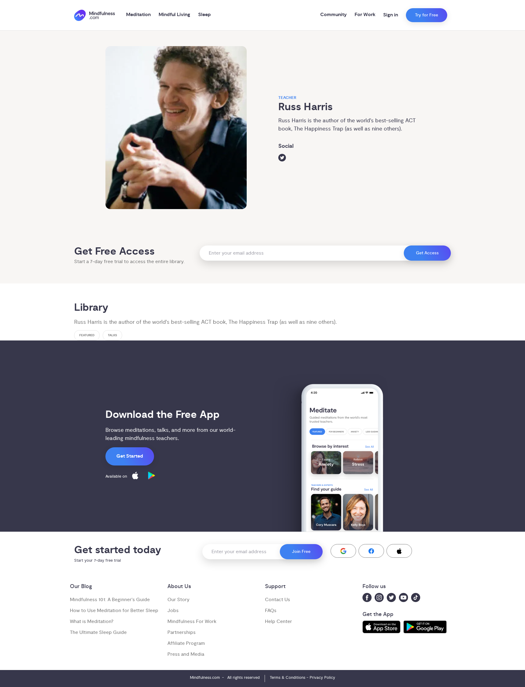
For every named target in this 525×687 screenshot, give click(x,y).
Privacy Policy (322, 677)
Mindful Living (174, 15)
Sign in (390, 15)
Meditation (138, 15)
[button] (343, 551)
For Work (365, 15)
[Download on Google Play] (152, 477)
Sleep (204, 15)
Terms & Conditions (287, 677)
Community (333, 15)
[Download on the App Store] (135, 477)
